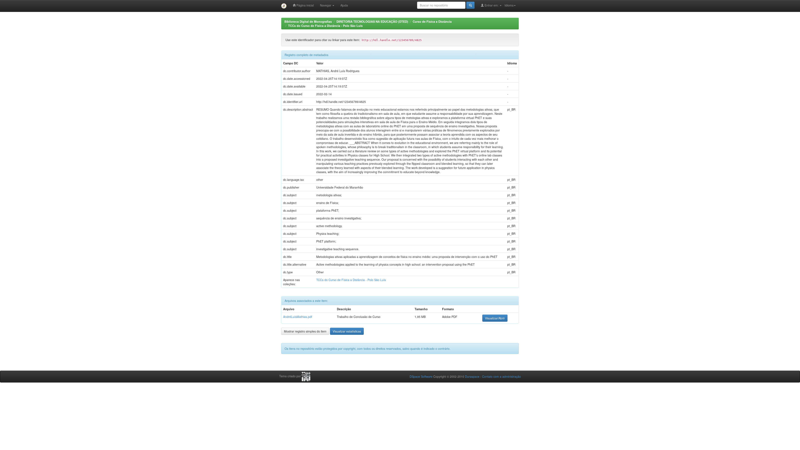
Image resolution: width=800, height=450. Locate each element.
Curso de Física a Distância (432, 21)
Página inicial (305, 5)
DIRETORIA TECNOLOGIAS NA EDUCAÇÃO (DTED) (372, 21)
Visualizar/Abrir (495, 318)
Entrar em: (491, 5)
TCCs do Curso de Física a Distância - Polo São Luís (325, 26)
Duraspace (472, 376)
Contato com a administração (501, 376)
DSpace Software (421, 376)
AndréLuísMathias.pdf (297, 317)
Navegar (326, 5)
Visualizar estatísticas (347, 331)
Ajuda (344, 5)
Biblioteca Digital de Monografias (308, 21)
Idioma (509, 5)
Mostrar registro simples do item (305, 331)
